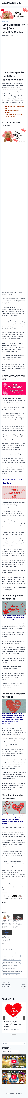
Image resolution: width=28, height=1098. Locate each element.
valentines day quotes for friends (11, 974)
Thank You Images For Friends (23, 986)
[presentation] (14, 1010)
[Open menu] (24, 3)
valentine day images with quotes (11, 956)
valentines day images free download (12, 971)
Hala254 (6, 35)
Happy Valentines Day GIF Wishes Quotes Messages (6, 937)
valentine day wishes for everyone (11, 959)
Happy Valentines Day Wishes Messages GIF (17, 922)
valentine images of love (9, 968)
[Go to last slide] (4, 1018)
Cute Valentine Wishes (8, 949)
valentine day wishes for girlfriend (11, 962)
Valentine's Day (6, 21)
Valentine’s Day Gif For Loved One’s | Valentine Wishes (12, 1024)
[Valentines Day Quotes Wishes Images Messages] (7, 917)
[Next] (24, 1018)
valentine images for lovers (10, 965)
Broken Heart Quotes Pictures (6, 985)
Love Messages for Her (9, 953)
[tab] (12, 1034)
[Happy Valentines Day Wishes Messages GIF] (18, 917)
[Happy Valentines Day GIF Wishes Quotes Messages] (7, 932)
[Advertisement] (14, 53)
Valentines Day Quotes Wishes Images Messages (6, 922)
